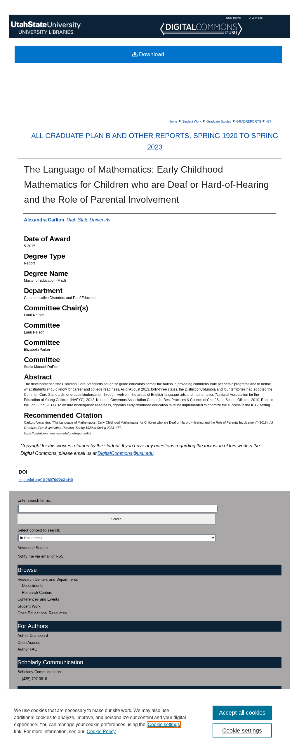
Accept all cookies (242, 712)
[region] (149, 721)
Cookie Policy (101, 731)
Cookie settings (164, 724)
